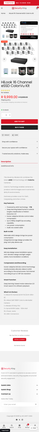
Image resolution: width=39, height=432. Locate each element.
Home (3, 13)
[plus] (9, 115)
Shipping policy (6, 100)
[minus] (2, 115)
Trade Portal (9, 3)
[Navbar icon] (2, 8)
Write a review (19, 339)
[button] (37, 8)
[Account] (16, 420)
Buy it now (19, 127)
